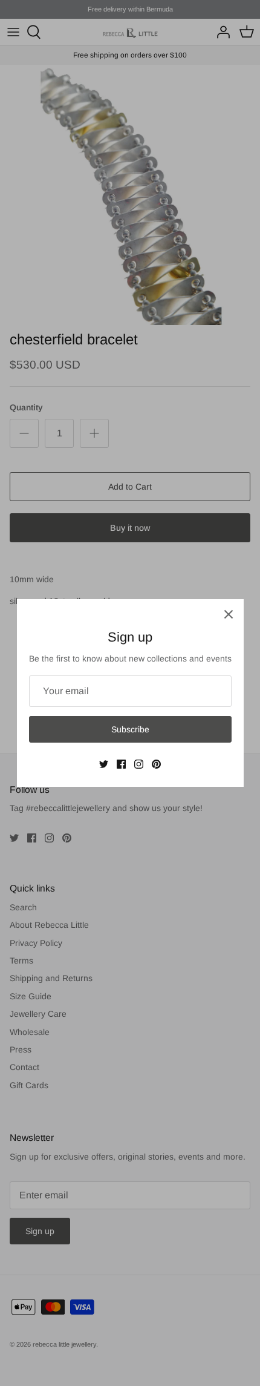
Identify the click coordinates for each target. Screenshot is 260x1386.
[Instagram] (138, 764)
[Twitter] (103, 764)
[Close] (228, 614)
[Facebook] (121, 764)
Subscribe (130, 729)
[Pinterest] (156, 764)
